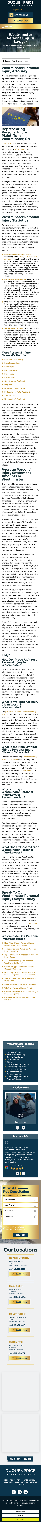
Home (6, 1480)
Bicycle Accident (12, 363)
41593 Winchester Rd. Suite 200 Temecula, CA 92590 (16, 1347)
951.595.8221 (18, 1353)
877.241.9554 (21, 15)
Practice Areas (30, 1480)
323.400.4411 (18, 1325)
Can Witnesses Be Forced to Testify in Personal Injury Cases (21, 992)
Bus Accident (10, 377)
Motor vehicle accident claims (18, 254)
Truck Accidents (14, 1074)
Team (19, 1480)
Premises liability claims (15, 279)
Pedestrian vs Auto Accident (17, 392)
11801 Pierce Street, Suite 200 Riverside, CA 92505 (16, 1291)
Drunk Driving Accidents (18, 1064)
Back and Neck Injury (13, 359)
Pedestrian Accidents (16, 1069)
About (13, 1480)
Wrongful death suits (13, 328)
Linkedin (26, 1492)
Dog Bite (8, 385)
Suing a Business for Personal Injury (20, 984)
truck (21, 257)
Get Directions (22, 1274)
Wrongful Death (14, 1079)
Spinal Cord (9, 395)
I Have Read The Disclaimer (15, 1229)
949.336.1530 (19, 1269)
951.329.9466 (19, 1297)
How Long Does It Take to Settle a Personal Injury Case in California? (19, 973)
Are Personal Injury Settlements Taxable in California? (18, 962)
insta (20, 1492)
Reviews (33, 1482)
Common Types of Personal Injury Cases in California (19, 967)
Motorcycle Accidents (17, 1067)
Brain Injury (9, 367)
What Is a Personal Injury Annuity (18, 988)
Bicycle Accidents (15, 1057)
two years (27, 771)
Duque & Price (8, 143)
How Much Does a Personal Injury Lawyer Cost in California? (19, 944)
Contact (21, 1484)
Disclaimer (7, 1227)
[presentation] (17, 1173)
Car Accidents (13, 1059)
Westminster (20, 149)
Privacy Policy (18, 1227)
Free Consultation (20, 20)
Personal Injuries (14, 1052)
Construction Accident (14, 381)
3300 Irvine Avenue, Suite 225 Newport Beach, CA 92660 (18, 1263)
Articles (24, 1482)
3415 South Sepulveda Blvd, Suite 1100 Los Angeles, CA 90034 (18, 1319)
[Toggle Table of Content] (25, 61)
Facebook (14, 1492)
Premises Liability (14, 1072)
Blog (17, 1482)
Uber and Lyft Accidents (17, 1076)
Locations (9, 1482)
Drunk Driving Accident (14, 388)
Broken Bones (10, 370)
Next (23, 1128)
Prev (17, 1128)
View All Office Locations (20, 1459)
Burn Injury (9, 374)
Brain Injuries (20, 1108)
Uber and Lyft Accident (14, 399)
